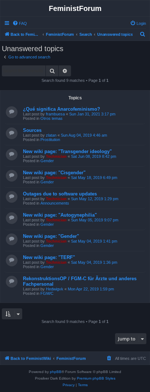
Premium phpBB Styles (96, 378)
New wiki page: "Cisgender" (54, 172)
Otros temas (51, 118)
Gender (47, 161)
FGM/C (47, 293)
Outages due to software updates (60, 194)
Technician (56, 156)
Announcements (54, 203)
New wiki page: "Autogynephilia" (60, 215)
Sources (32, 130)
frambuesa (55, 114)
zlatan (51, 135)
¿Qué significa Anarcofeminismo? (61, 109)
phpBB (56, 372)
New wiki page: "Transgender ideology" (67, 151)
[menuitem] (19, 23)
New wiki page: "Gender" (51, 236)
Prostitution (50, 139)
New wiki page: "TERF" (49, 257)
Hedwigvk (54, 289)
